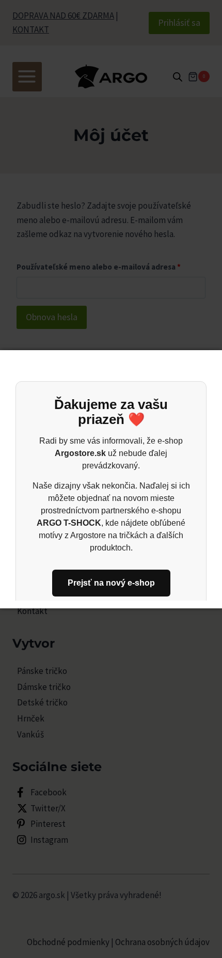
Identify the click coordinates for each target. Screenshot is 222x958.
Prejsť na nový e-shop (111, 582)
